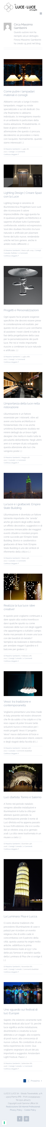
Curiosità (7, 253)
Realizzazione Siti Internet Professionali (23, 1106)
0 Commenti (20, 152)
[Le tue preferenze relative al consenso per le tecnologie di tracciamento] (4, 1122)
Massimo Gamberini (13, 149)
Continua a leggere (11, 154)
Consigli (11, 152)
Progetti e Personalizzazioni (21, 310)
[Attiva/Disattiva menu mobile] (41, 13)
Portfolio (14, 253)
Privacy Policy (16, 1110)
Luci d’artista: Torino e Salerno (22, 797)
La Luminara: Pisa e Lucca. (20, 916)
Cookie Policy (30, 1110)
